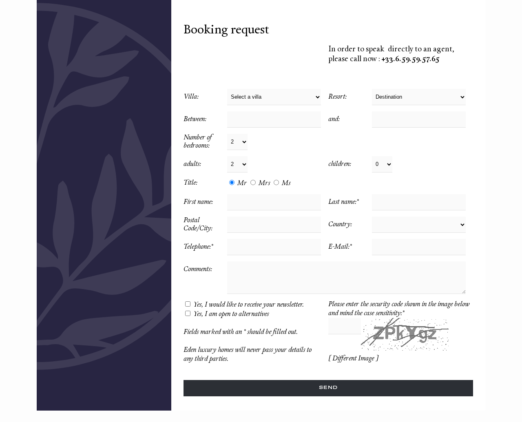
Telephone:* (198, 247)
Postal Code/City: (198, 224)
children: (339, 164)
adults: (192, 164)
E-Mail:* (340, 247)
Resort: (337, 97)
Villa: (191, 97)
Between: (195, 119)
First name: (198, 202)
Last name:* (343, 202)
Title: (190, 183)
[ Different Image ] (353, 359)
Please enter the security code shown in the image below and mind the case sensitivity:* (398, 309)
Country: (340, 224)
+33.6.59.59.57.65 (411, 59)
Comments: (198, 269)
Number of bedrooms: (198, 142)
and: (334, 119)
